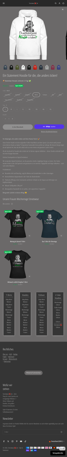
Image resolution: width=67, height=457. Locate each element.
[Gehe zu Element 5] (29, 67)
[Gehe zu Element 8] (47, 67)
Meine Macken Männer (9, 322)
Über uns (5, 354)
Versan (5, 359)
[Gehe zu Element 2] (11, 67)
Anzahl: (5, 115)
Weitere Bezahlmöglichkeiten (49, 132)
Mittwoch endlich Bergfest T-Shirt (18, 282)
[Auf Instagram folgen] (12, 441)
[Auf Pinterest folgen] (17, 441)
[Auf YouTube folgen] (21, 441)
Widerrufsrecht (13, 359)
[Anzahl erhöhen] (12, 119)
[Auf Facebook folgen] (4, 441)
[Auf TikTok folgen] (25, 441)
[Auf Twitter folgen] (8, 441)
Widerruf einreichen (33, 373)
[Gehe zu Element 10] (58, 67)
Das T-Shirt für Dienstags (49, 241)
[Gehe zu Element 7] (41, 67)
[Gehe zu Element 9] (52, 67)
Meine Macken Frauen (9, 330)
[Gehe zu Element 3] (17, 67)
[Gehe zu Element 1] (5, 67)
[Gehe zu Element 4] (23, 67)
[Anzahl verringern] (5, 119)
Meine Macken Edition (58, 315)
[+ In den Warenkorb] (29, 235)
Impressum (11, 357)
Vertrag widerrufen (58, 453)
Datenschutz (7, 361)
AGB (10, 354)
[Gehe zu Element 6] (35, 67)
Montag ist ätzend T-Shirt (17, 241)
